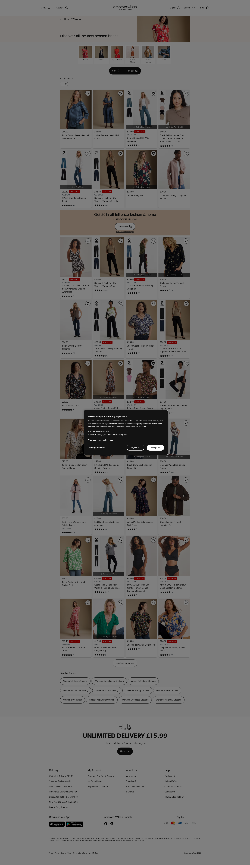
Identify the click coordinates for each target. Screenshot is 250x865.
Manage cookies (96, 447)
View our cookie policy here (99, 440)
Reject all (136, 447)
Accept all (155, 447)
